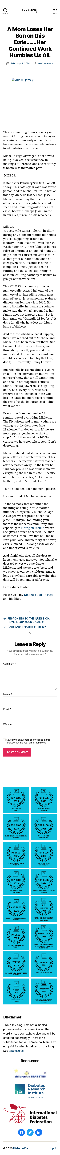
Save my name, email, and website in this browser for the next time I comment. (28, 741)
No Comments (45, 63)
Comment (9, 663)
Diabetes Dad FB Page (38, 595)
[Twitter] (30, 1132)
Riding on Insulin (33, 528)
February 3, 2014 (20, 63)
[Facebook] (21, 1132)
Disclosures (16, 1050)
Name (7, 694)
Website (7, 724)
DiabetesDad (21, 1148)
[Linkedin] (38, 1132)
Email (7, 709)
